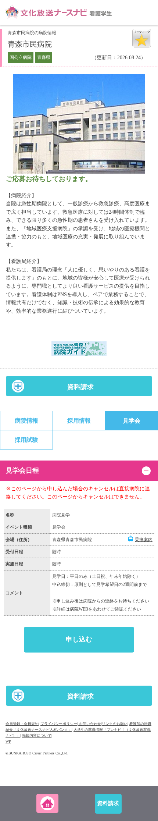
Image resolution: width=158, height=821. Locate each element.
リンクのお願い (115, 724)
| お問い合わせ (89, 724)
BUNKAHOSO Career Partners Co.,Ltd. (38, 753)
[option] (79, 124)
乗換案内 (143, 539)
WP (8, 741)
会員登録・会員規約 (22, 724)
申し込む (79, 639)
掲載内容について (36, 735)
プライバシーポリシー (58, 724)
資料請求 (80, 387)
